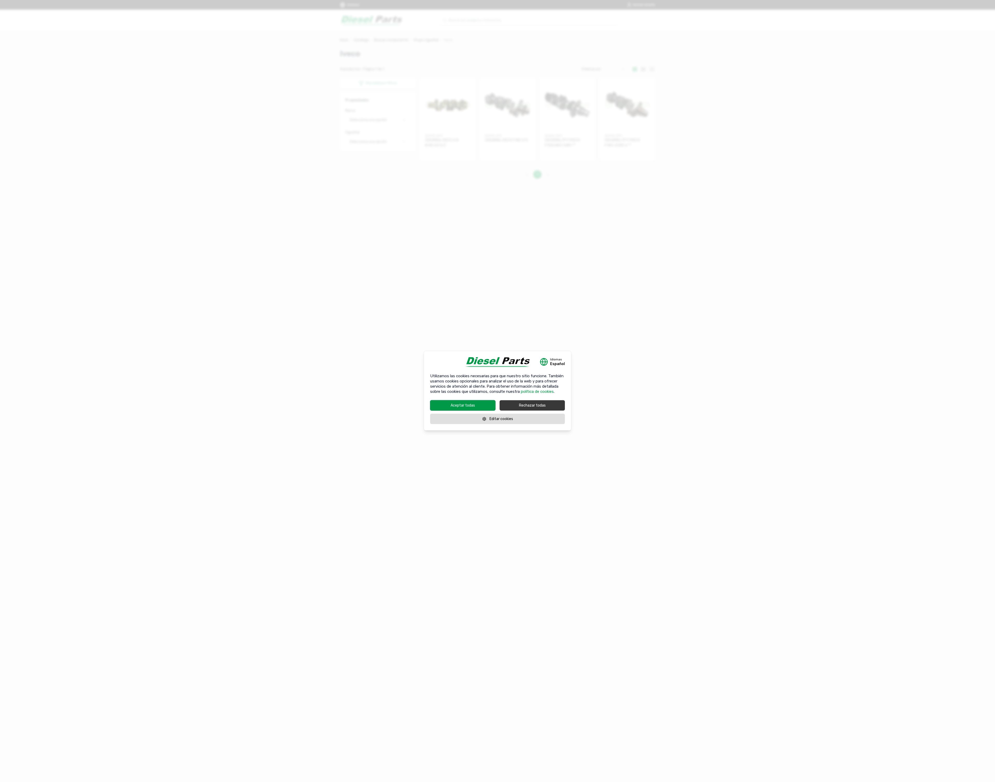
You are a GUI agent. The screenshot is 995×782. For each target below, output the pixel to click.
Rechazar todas (532, 405)
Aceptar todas (463, 405)
